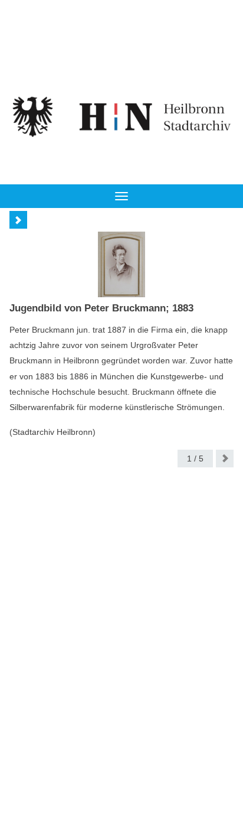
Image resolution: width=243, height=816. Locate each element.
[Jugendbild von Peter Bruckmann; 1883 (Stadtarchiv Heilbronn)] (121, 264)
